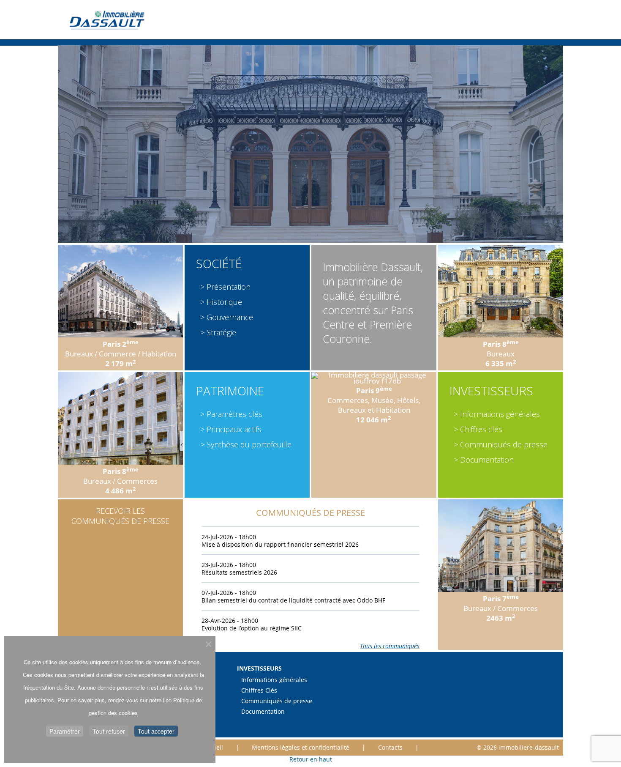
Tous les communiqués (389, 646)
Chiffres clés (481, 429)
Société (219, 263)
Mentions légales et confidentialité (300, 747)
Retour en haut (310, 759)
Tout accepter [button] (156, 731)
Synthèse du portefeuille (249, 444)
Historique (224, 302)
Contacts (390, 747)
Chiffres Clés (259, 690)
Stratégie (221, 332)
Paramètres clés (234, 414)
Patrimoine (230, 390)
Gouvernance (230, 317)
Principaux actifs (234, 429)
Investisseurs (491, 390)
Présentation (229, 287)
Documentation (487, 460)
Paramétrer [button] (64, 731)
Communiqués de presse (503, 444)
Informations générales (500, 414)
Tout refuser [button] (109, 731)
